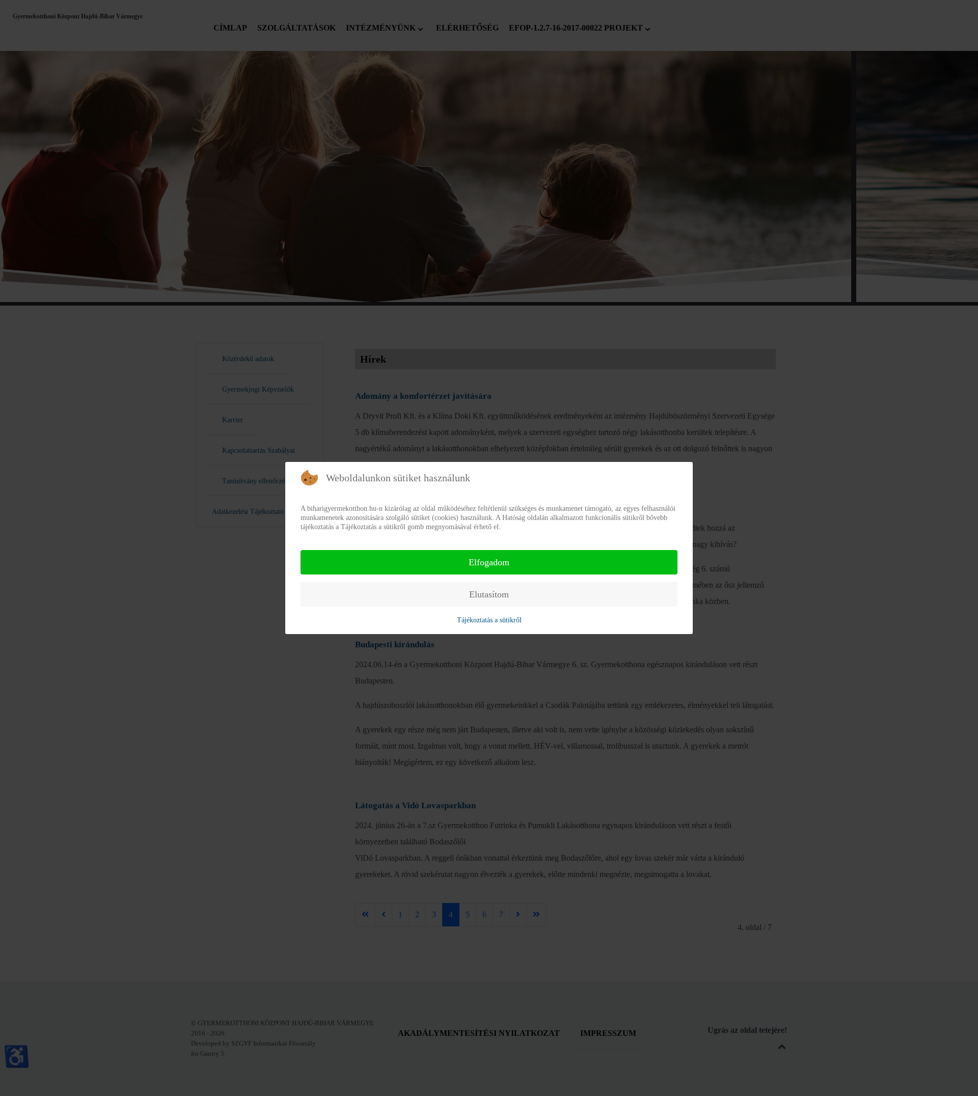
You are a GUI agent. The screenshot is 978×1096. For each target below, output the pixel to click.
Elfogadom (489, 562)
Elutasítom (489, 594)
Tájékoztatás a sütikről (489, 620)
